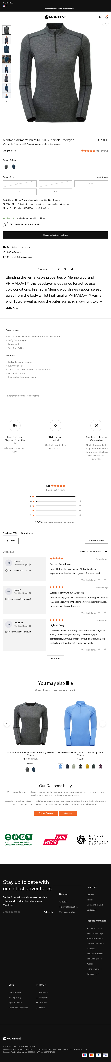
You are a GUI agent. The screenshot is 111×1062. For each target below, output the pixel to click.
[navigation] (107, 73)
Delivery (90, 895)
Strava (42, 1007)
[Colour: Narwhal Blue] (14, 164)
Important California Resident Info (22, 395)
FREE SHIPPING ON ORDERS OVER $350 (55, 9)
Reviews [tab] (10, 534)
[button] (94, 151)
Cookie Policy (15, 992)
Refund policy (93, 974)
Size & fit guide (102, 177)
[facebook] (52, 269)
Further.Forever (46, 813)
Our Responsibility (67, 912)
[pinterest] (65, 269)
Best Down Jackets (95, 954)
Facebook (43, 992)
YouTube (43, 1002)
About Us (63, 902)
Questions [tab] (27, 534)
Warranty (91, 948)
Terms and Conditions (18, 1007)
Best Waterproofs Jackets (94, 961)
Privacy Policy (15, 997)
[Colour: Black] (6, 164)
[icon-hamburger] (4, 17)
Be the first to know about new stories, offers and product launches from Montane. (25, 901)
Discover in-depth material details (25, 224)
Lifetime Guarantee (95, 943)
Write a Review (99, 541)
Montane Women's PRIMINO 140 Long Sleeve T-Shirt (30, 754)
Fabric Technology (95, 933)
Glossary (68, 813)
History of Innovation (68, 907)
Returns (90, 900)
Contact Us (92, 910)
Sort (83, 551)
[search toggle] (100, 17)
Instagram (43, 997)
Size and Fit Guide (94, 928)
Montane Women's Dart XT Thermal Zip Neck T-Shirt (80, 754)
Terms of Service (94, 969)
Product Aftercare (95, 938)
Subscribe (48, 912)
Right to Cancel (15, 1002)
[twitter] (59, 269)
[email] (72, 269)
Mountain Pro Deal (95, 905)
